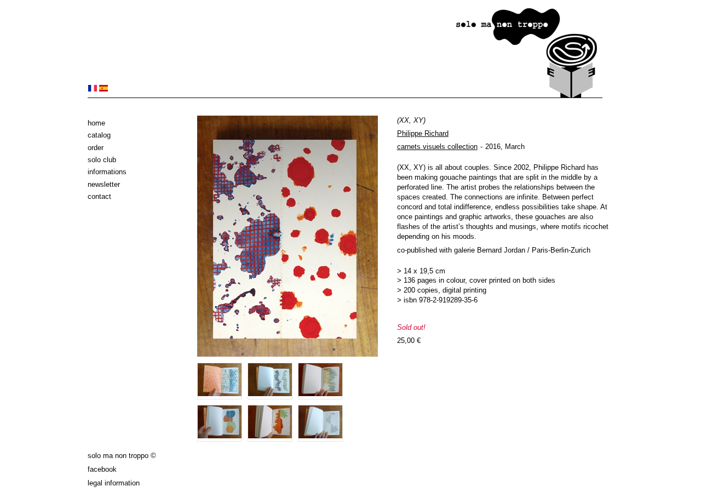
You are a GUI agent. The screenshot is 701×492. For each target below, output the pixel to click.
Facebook (102, 469)
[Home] (345, 95)
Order (96, 148)
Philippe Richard (423, 133)
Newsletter (104, 184)
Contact (99, 196)
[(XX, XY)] (92, 89)
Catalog (99, 135)
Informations (107, 172)
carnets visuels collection (437, 146)
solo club (102, 160)
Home (96, 123)
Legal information (114, 483)
